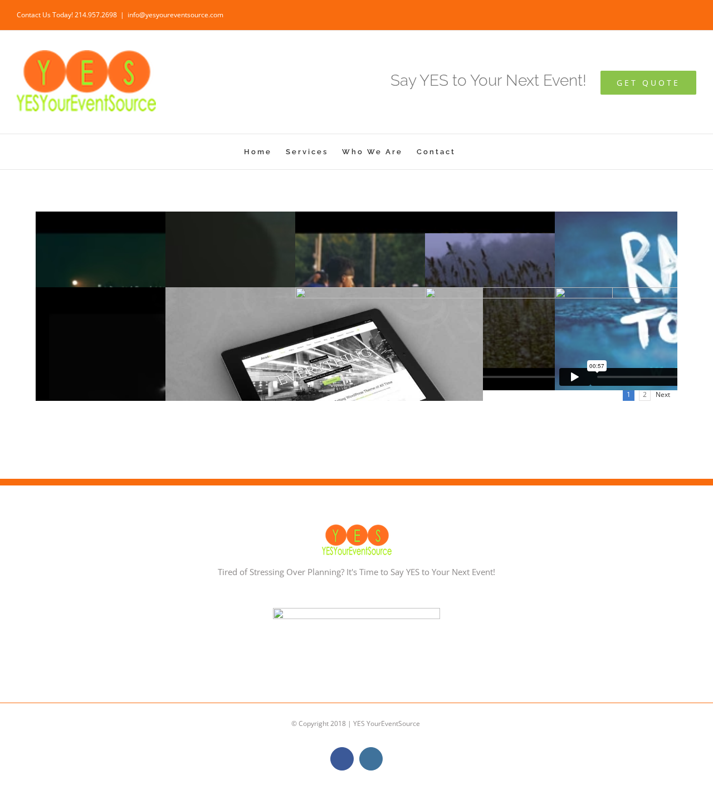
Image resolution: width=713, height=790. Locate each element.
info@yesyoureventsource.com (175, 14)
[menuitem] (258, 151)
